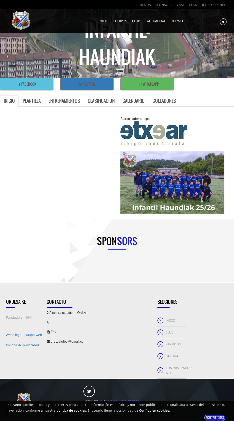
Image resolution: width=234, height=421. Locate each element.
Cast (181, 5)
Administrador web (176, 370)
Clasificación (101, 100)
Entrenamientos (64, 100)
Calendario (133, 100)
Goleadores (164, 100)
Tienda (145, 5)
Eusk (193, 5)
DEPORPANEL (215, 5)
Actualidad (156, 21)
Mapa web (34, 335)
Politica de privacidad (22, 345)
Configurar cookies (154, 410)
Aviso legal (14, 335)
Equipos (120, 21)
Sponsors (163, 5)
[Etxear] (172, 133)
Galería (171, 356)
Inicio (103, 21)
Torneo (178, 21)
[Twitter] (223, 21)
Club (137, 21)
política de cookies (71, 410)
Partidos (173, 344)
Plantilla (32, 100)
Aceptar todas (215, 417)
